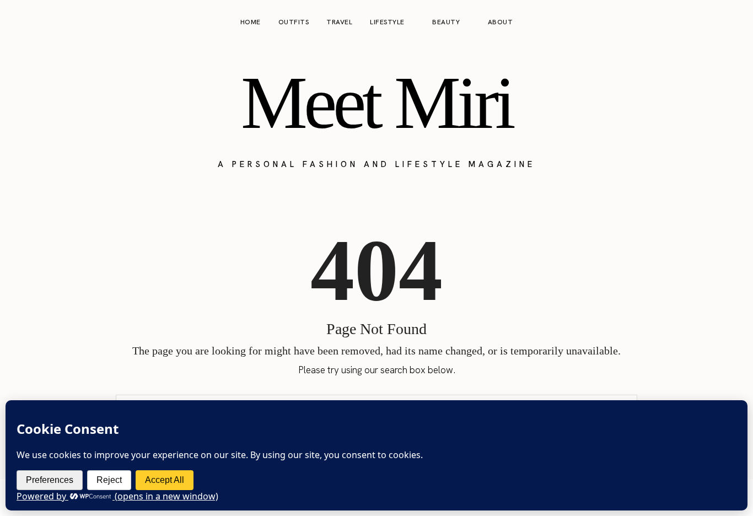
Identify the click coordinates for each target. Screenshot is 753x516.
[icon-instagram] (690, 23)
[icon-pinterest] (711, 23)
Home (250, 22)
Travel (339, 22)
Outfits (293, 22)
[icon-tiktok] (732, 23)
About (500, 22)
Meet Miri (376, 102)
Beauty (446, 22)
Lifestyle (387, 22)
